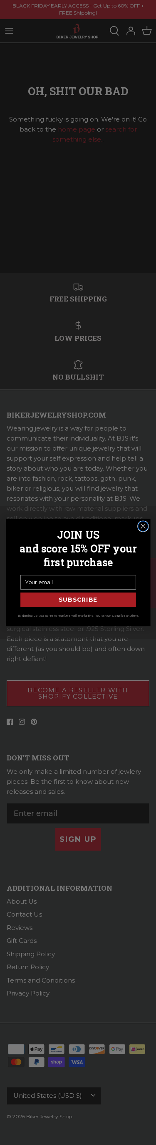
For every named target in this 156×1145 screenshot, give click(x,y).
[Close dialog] (143, 526)
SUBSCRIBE (78, 599)
